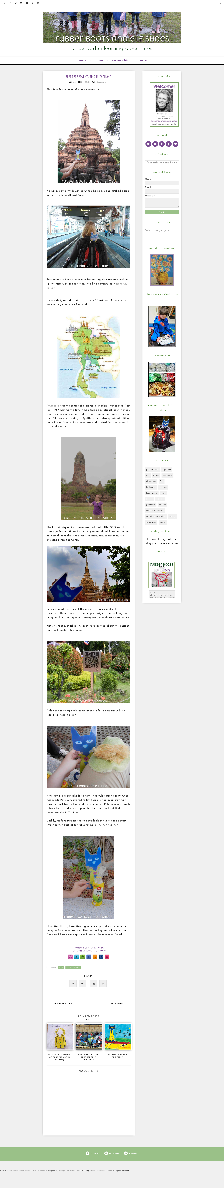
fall (161, 481)
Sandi (73, 82)
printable (150, 505)
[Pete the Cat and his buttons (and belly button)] (59, 1037)
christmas (167, 476)
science (162, 505)
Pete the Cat (73, 967)
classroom (151, 481)
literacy (163, 487)
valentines (151, 522)
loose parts (151, 493)
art (147, 476)
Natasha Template (39, 1171)
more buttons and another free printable (88, 1057)
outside (160, 499)
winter (163, 522)
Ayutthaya (53, 406)
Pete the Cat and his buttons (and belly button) (59, 1057)
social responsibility (156, 516)
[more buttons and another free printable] (88, 1037)
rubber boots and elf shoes (18, 1171)
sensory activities (154, 511)
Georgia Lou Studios (67, 1171)
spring (172, 516)
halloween (151, 487)
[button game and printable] (117, 1037)
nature (149, 499)
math (163, 493)
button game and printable (117, 1055)
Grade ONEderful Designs (101, 1171)
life (61, 967)
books (156, 476)
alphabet (166, 470)
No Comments (100, 82)
